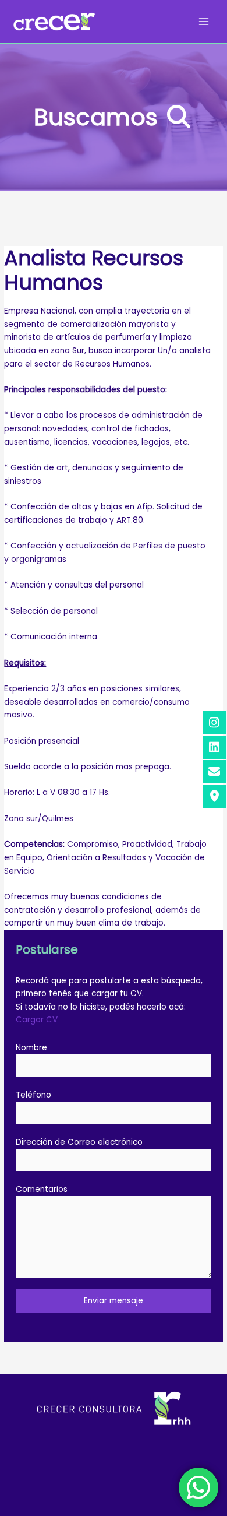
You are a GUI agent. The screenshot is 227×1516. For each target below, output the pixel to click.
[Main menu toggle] (204, 22)
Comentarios (42, 1189)
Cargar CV (37, 1019)
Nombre (31, 1047)
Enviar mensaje (113, 1300)
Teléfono (33, 1094)
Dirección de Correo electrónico (79, 1142)
